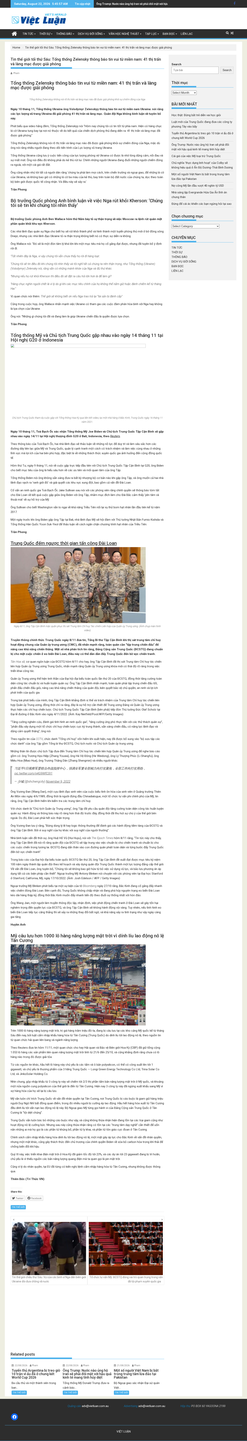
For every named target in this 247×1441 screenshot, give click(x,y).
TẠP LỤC (151, 34)
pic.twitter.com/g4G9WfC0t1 (33, 773)
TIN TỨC (28, 34)
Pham (16, 73)
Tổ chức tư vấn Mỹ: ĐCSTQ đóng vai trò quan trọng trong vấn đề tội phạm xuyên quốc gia (126, 1279)
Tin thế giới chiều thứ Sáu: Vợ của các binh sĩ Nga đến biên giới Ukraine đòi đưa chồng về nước (49, 1279)
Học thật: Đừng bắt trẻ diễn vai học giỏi (196, 115)
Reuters (115, 436)
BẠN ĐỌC (169, 34)
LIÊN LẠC (187, 34)
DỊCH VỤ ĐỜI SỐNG (90, 34)
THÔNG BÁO (64, 34)
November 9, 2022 (58, 781)
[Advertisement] (87, 1318)
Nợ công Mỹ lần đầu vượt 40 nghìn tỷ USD (198, 185)
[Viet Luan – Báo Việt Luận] (14, 33)
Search (176, 64)
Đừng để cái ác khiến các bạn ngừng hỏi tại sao (202, 204)
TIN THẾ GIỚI (18, 1207)
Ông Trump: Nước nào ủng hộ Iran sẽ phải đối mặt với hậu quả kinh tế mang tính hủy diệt (151, 3)
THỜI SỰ (44, 34)
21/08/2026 (123, 1365)
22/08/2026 (21, 1365)
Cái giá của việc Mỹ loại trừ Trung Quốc (196, 156)
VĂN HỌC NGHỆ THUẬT (124, 34)
